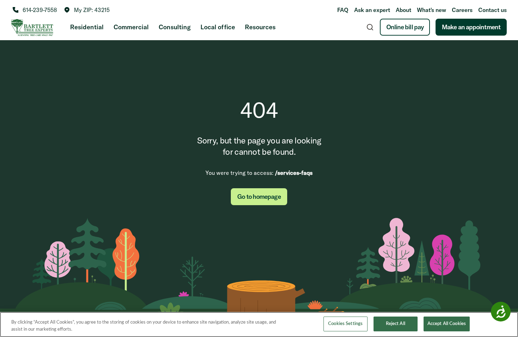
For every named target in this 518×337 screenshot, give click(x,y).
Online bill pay (405, 27)
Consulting (175, 27)
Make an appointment (471, 27)
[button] (87, 10)
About (403, 9)
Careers (462, 9)
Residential (87, 27)
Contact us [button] (492, 9)
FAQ (343, 9)
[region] (259, 324)
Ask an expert (372, 9)
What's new (431, 9)
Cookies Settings (345, 323)
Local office (218, 27)
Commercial (131, 27)
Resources (260, 27)
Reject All (395, 323)
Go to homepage (258, 196)
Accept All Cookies (446, 323)
